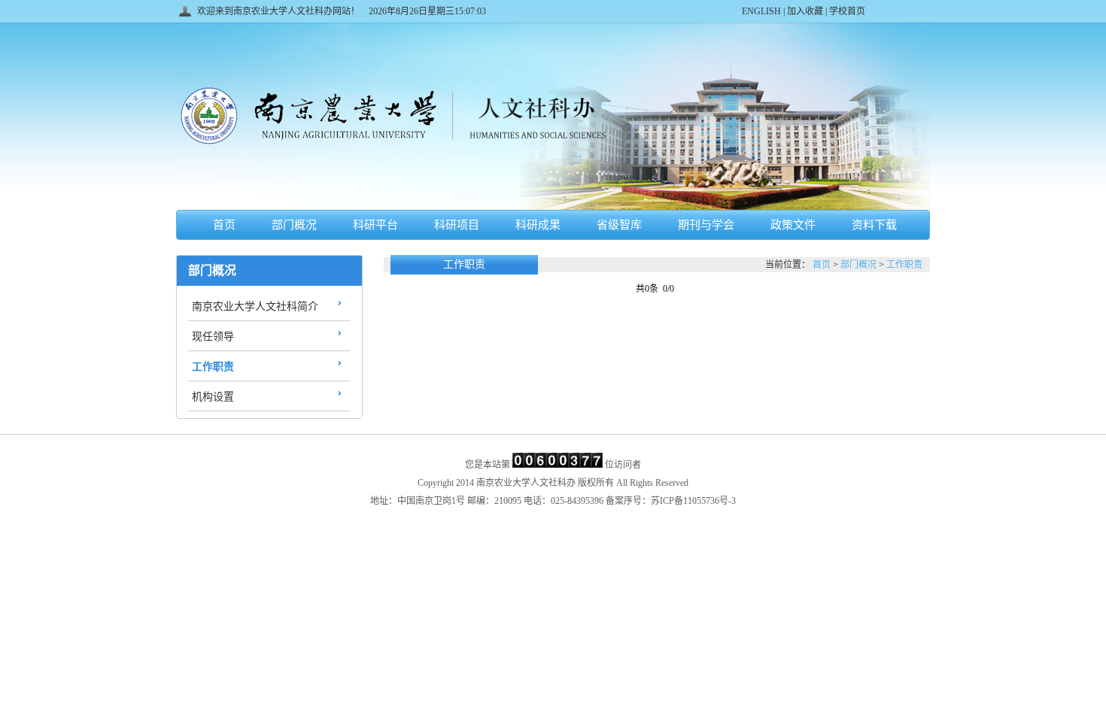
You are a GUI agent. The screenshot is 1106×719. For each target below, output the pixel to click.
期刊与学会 (706, 225)
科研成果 (538, 225)
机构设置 (213, 396)
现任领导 (213, 336)
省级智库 (619, 225)
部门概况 (294, 225)
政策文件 (793, 225)
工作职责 (213, 366)
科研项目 (456, 225)
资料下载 (874, 225)
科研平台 (375, 225)
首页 (224, 225)
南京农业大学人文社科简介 (255, 306)
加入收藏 (805, 11)
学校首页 (846, 11)
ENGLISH (762, 11)
